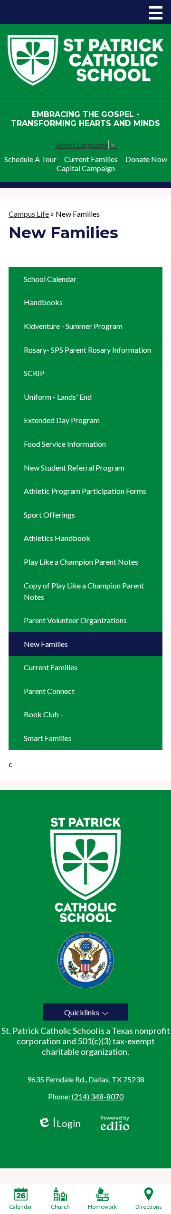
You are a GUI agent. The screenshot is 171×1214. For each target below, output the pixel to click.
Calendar (20, 1206)
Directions (148, 1206)
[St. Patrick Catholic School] (85, 60)
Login (59, 1123)
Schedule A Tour (30, 159)
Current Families (91, 159)
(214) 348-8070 (98, 1096)
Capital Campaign (86, 168)
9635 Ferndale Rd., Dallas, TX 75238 (85, 1079)
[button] (85, 1012)
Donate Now (146, 159)
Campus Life (29, 213)
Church (60, 1206)
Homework (102, 1206)
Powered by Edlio (115, 1123)
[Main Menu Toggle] (155, 12)
